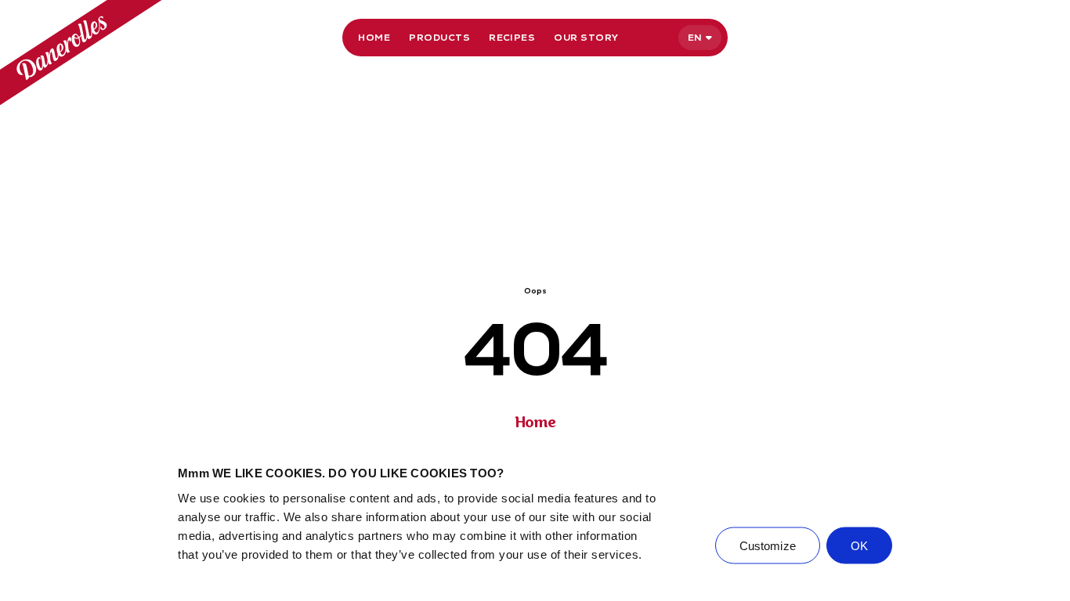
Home (374, 37)
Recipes (512, 37)
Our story (586, 37)
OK (859, 545)
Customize (767, 545)
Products (439, 37)
